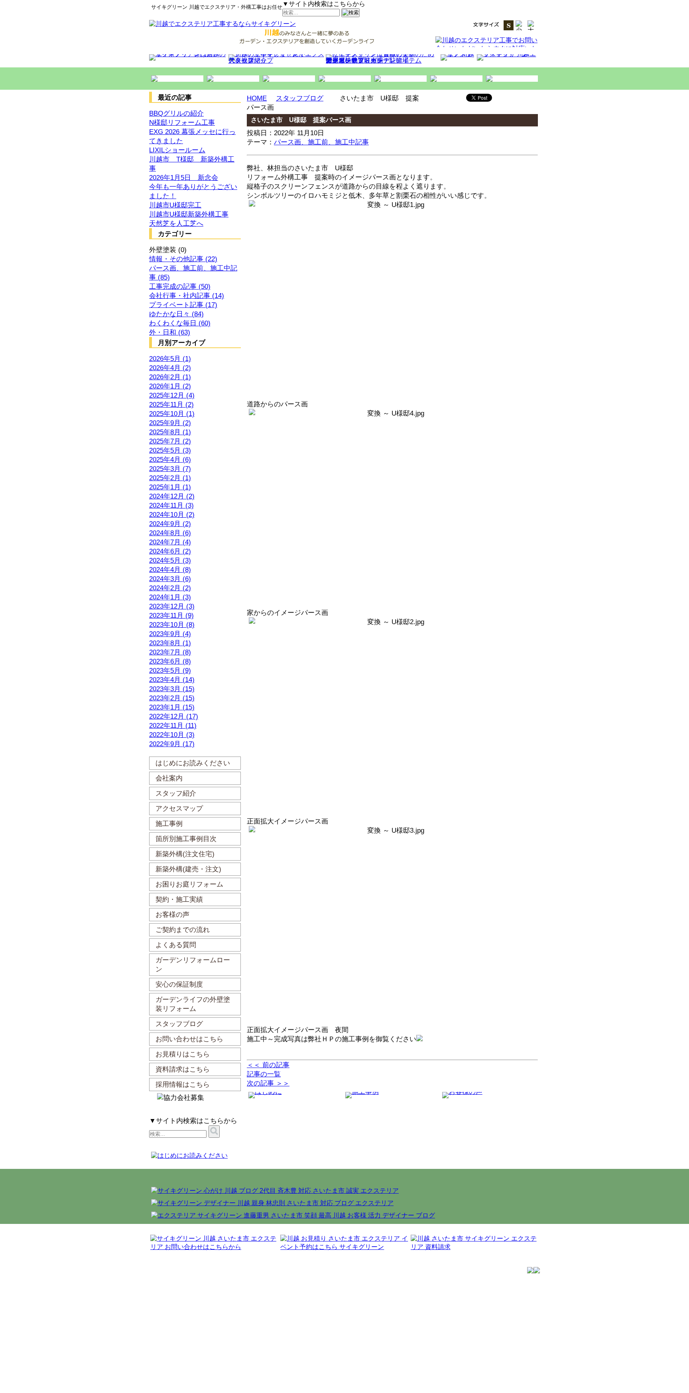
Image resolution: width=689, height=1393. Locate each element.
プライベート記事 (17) (183, 305)
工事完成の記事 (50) (180, 286)
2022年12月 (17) (173, 716)
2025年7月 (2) (170, 441)
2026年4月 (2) (170, 368)
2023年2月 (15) (172, 698)
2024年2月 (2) (170, 588)
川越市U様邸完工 (175, 205)
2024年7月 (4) (170, 542)
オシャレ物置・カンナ (358, 60)
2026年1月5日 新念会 (183, 177)
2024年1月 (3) (170, 597)
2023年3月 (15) (172, 689)
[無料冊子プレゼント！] (562, 106)
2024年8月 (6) (170, 533)
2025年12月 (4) (172, 395)
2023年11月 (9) (171, 615)
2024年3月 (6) (170, 579)
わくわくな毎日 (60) (180, 323)
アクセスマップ (250, 60)
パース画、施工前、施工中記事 (321, 142)
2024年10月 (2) (172, 514)
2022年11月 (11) (173, 725)
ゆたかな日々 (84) (176, 314)
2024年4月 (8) (170, 569)
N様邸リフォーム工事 (182, 122)
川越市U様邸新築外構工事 (188, 214)
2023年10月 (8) (172, 625)
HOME (257, 98)
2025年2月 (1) (170, 478)
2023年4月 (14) (172, 680)
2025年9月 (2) (170, 423)
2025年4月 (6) (170, 459)
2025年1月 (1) (170, 487)
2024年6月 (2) (170, 551)
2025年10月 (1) (172, 414)
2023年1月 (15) (172, 707)
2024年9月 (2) (170, 524)
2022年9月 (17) (172, 744)
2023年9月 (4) (170, 634)
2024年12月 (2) (172, 496)
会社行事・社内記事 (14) (186, 295)
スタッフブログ (299, 98)
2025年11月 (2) (171, 404)
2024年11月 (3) (171, 505)
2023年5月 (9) (170, 670)
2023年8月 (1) (170, 643)
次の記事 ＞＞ (268, 1083)
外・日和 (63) (169, 332)
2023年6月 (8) (170, 661)
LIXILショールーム (177, 150)
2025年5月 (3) (170, 450)
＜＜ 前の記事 (268, 1065)
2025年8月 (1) (170, 432)
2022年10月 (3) (172, 735)
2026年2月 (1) (170, 377)
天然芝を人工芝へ (176, 223)
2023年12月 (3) (172, 606)
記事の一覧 (264, 1074)
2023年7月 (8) (170, 652)
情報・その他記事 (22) (183, 259)
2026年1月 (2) (170, 386)
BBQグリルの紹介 (176, 113)
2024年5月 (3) (170, 560)
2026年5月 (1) (170, 359)
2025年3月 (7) (170, 469)
